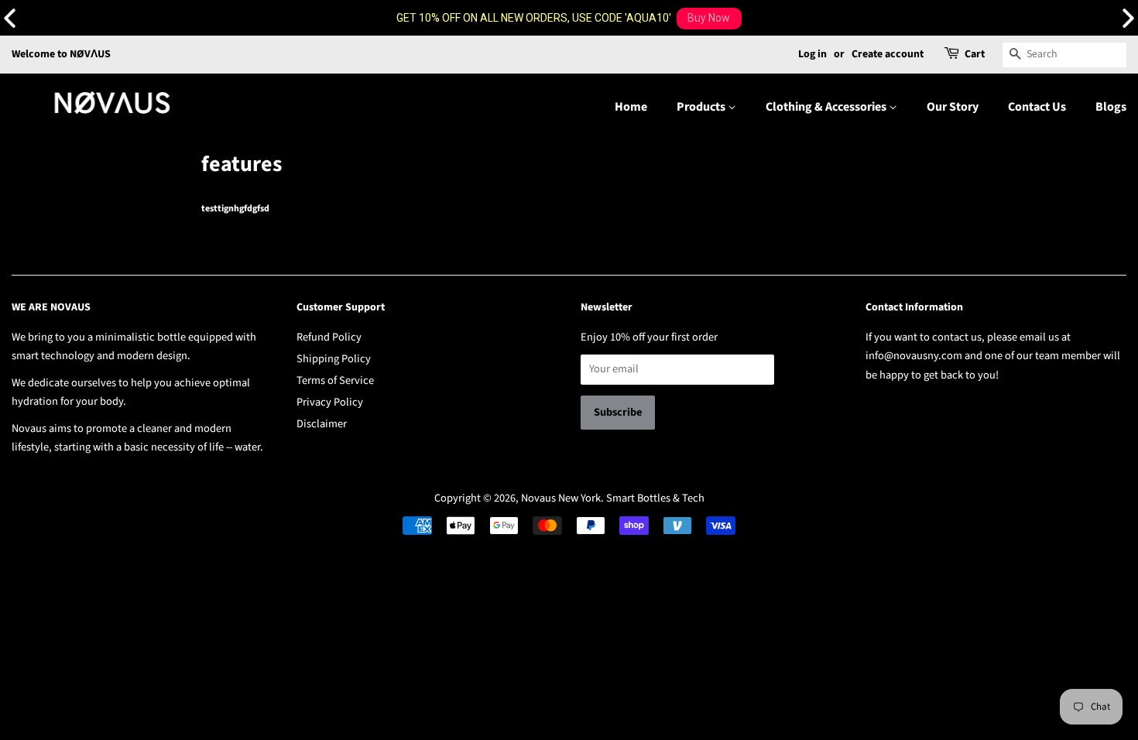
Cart (975, 54)
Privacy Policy (329, 402)
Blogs (1110, 106)
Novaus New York (561, 498)
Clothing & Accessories (827, 106)
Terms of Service (335, 380)
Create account (888, 54)
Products (702, 106)
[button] (1128, 18)
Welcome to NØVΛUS (61, 54)
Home (631, 106)
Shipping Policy (333, 359)
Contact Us (1037, 106)
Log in (812, 54)
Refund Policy (329, 337)
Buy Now (708, 18)
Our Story (953, 106)
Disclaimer (321, 424)
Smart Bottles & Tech (655, 498)
